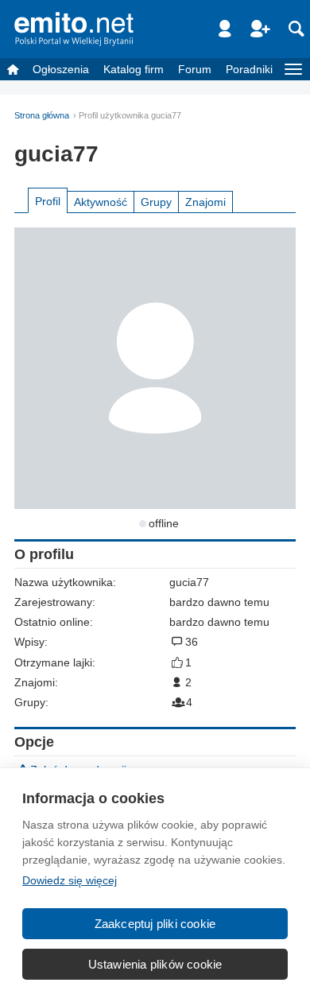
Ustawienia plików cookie (155, 964)
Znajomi (205, 202)
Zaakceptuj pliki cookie (155, 923)
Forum (194, 69)
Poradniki (249, 69)
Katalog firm (133, 69)
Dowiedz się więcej (69, 880)
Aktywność (100, 202)
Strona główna (41, 115)
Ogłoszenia (61, 69)
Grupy (156, 202)
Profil (47, 201)
